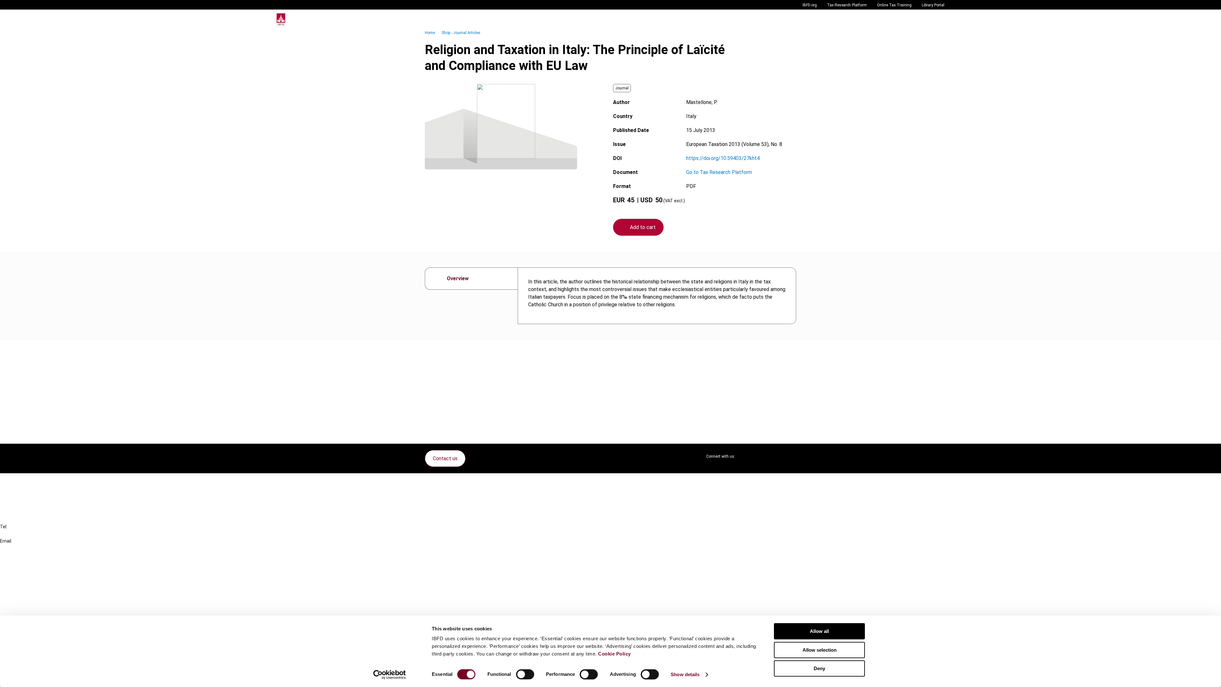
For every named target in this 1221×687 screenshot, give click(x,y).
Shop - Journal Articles (461, 33)
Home (430, 33)
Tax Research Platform (847, 5)
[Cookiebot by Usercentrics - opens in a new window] (389, 674)
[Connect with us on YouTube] (776, 456)
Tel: (3, 526)
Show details (685, 674)
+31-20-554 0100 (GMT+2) (30, 534)
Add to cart (643, 227)
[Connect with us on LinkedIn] (760, 456)
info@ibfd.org (15, 548)
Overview (458, 278)
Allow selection (820, 650)
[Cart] (925, 19)
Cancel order (27, 482)
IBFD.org (810, 5)
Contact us (445, 458)
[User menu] (938, 19)
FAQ (17, 493)
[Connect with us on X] (745, 456)
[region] (657, 295)
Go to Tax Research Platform (719, 172)
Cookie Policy (614, 653)
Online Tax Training (894, 5)
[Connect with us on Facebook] (791, 456)
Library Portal (933, 5)
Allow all (819, 631)
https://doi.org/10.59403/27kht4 (723, 158)
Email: (6, 541)
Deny (819, 668)
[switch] (525, 674)
